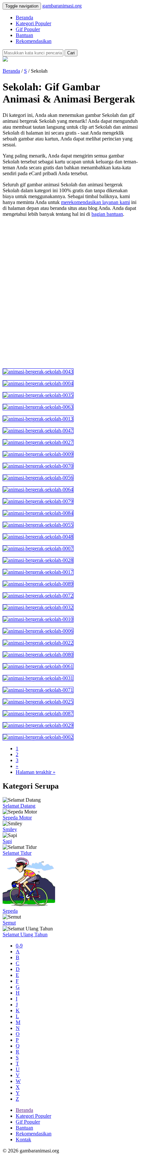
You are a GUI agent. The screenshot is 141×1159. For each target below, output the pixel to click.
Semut (9, 922)
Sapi (7, 841)
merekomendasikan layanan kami (95, 202)
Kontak (23, 1139)
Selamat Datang (19, 806)
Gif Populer (28, 29)
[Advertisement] (70, 292)
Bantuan (24, 35)
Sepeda (10, 911)
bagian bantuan (107, 214)
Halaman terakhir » (35, 772)
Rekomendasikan (33, 41)
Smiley (10, 829)
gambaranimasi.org (62, 6)
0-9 (19, 945)
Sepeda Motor (17, 817)
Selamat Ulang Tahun (25, 934)
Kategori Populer (33, 23)
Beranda (24, 17)
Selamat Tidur (17, 853)
